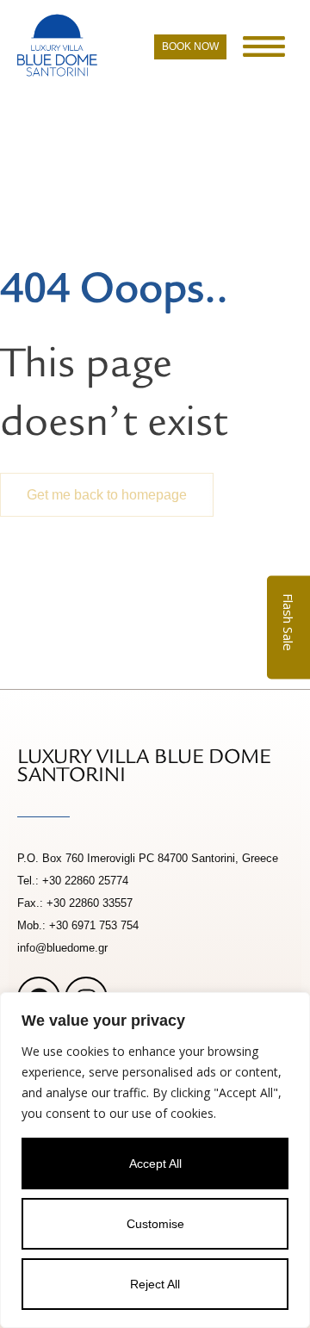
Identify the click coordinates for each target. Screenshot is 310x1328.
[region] (155, 1160)
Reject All (155, 1284)
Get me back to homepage (107, 494)
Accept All (155, 1163)
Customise (155, 1224)
